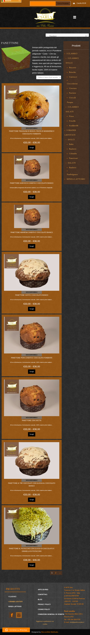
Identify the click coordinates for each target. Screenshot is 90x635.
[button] (16, 630)
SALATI (72, 163)
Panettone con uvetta (31, 420)
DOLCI (71, 139)
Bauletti (72, 149)
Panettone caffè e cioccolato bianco (31, 295)
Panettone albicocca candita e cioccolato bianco (31, 183)
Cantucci (73, 77)
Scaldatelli (73, 125)
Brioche (72, 72)
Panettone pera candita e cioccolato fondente (31, 358)
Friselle (72, 121)
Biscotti (72, 67)
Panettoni (73, 158)
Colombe (73, 153)
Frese (71, 116)
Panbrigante (72, 174)
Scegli (32, 147)
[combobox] (67, 35)
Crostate (73, 88)
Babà (71, 144)
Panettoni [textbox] (66, 36)
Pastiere (72, 93)
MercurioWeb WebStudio (49, 632)
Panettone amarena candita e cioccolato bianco (32, 232)
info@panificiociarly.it (77, 622)
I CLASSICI (72, 53)
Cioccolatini (72, 83)
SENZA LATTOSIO (76, 179)
